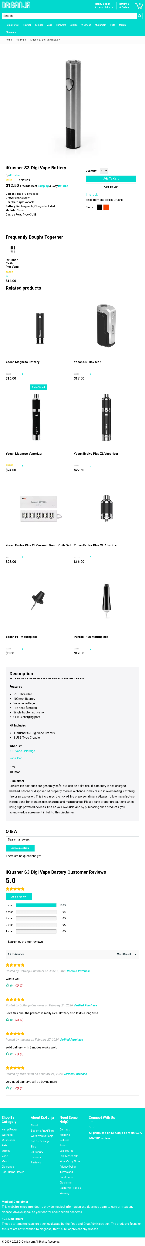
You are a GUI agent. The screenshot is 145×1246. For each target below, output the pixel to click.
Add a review (18, 896)
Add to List (111, 186)
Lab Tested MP (69, 1156)
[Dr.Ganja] (16, 5)
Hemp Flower (12, 25)
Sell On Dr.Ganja (40, 1141)
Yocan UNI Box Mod (87, 362)
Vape (49, 25)
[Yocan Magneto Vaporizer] (38, 417)
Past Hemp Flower (13, 1171)
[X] (99, 207)
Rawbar (27, 25)
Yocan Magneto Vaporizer (24, 453)
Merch (122, 25)
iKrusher (14, 175)
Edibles (74, 25)
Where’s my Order (70, 1161)
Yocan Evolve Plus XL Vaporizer (96, 453)
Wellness (86, 25)
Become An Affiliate (43, 1130)
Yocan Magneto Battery (22, 362)
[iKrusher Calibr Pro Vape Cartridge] (13, 249)
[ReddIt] (106, 207)
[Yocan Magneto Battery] (38, 326)
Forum (63, 1145)
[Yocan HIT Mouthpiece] (38, 601)
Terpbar (39, 25)
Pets (112, 25)
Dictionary (37, 1151)
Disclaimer (66, 1182)
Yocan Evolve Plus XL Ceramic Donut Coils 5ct (38, 545)
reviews (24, 179)
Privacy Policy (68, 1166)
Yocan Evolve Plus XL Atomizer (96, 545)
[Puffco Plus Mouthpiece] (106, 601)
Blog (33, 1146)
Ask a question (20, 848)
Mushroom (100, 25)
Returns (63, 185)
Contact (65, 1129)
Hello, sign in (102, 3)
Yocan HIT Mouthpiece (22, 637)
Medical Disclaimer (15, 1202)
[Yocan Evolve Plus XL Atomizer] (106, 509)
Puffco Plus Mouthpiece (91, 637)
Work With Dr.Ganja (42, 1135)
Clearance (11, 32)
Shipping (43, 185)
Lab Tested (66, 1150)
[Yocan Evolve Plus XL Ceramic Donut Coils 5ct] (38, 509)
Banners (36, 1157)
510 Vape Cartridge (22, 751)
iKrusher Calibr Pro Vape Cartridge (12, 265)
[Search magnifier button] (140, 16)
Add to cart (111, 178)
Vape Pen (15, 758)
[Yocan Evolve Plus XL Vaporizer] (106, 417)
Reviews (36, 1162)
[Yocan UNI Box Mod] (106, 326)
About (34, 1125)
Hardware (61, 25)
